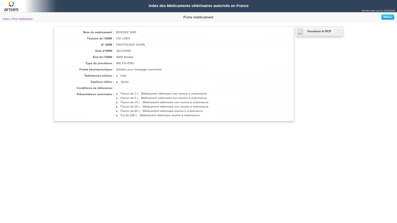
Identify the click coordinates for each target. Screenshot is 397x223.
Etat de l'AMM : (103, 57)
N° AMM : (107, 44)
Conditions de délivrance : (95, 88)
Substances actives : (99, 75)
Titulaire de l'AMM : (100, 38)
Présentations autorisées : (95, 94)
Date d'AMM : (104, 50)
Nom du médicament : (98, 32)
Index (6, 19)
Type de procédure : (100, 63)
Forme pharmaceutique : (96, 69)
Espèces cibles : (102, 81)
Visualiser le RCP (319, 31)
